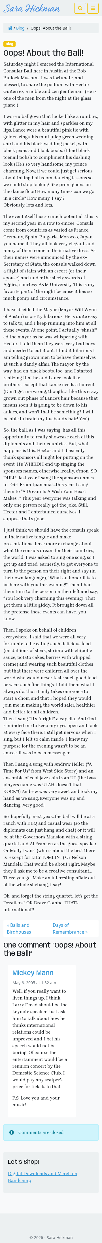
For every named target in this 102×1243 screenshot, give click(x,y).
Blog (20, 28)
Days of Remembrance (68, 928)
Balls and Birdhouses (19, 928)
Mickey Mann (33, 973)
